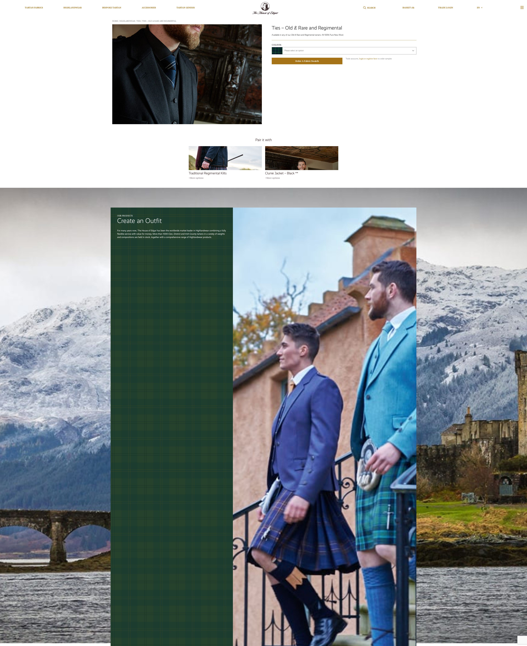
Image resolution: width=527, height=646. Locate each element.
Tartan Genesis (185, 7)
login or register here (368, 58)
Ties (139, 21)
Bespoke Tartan (111, 7)
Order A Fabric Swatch (307, 60)
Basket (408, 7)
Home (115, 21)
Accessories (149, 7)
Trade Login (445, 7)
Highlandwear (72, 7)
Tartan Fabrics (34, 7)
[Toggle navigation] (522, 7)
